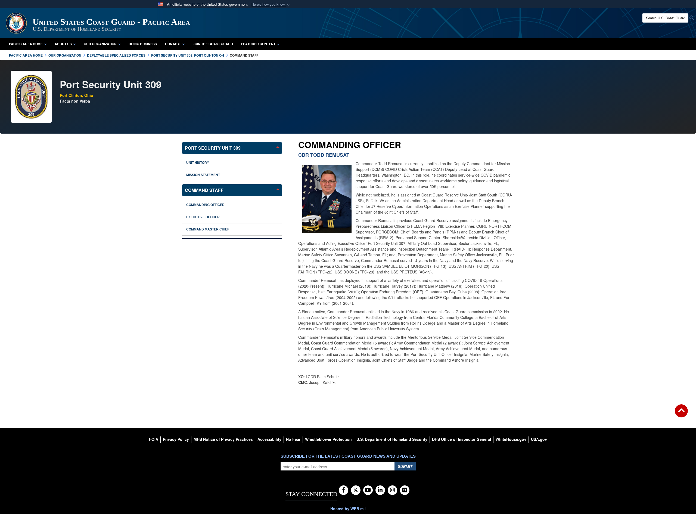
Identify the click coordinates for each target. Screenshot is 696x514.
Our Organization (100, 43)
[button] (271, 4)
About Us (63, 43)
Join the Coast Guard (213, 43)
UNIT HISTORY (197, 163)
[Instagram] (392, 490)
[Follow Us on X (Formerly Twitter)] (356, 490)
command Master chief (207, 229)
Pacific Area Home (26, 43)
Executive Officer (203, 217)
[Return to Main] (681, 414)
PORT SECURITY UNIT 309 (213, 148)
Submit (405, 466)
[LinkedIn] (380, 490)
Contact (173, 43)
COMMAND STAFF (204, 190)
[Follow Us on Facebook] (343, 490)
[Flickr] (404, 490)
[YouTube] (368, 490)
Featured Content (258, 43)
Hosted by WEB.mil (348, 508)
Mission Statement (203, 175)
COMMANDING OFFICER (205, 205)
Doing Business (143, 43)
